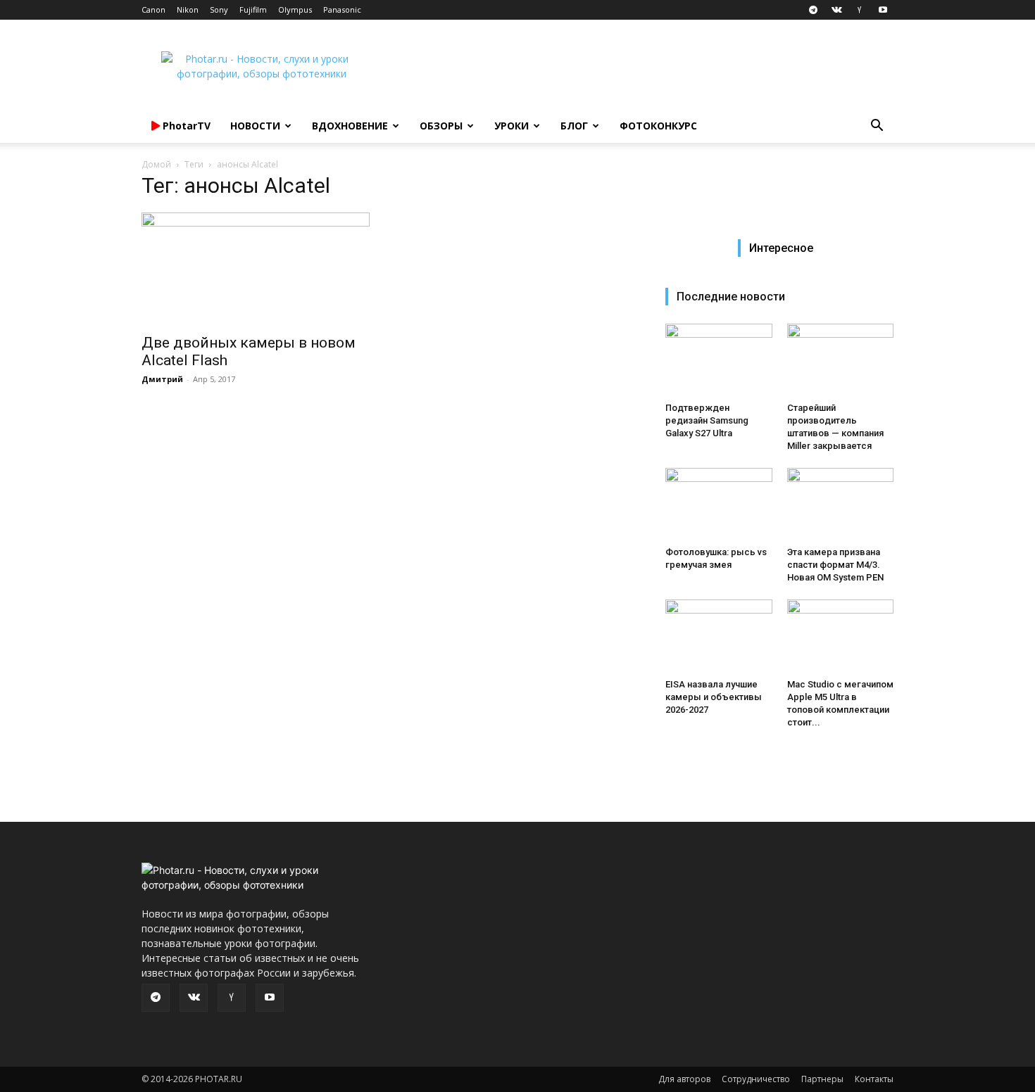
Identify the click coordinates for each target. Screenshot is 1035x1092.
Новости (255, 125)
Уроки (511, 125)
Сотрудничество (756, 1079)
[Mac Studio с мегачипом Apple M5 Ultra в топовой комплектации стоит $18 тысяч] (840, 636)
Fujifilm (253, 9)
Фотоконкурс (658, 125)
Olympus (295, 9)
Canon (153, 9)
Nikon (188, 9)
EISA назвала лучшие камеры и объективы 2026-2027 (713, 697)
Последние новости (731, 296)
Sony (219, 9)
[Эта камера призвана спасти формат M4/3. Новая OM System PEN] (840, 504)
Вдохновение (350, 125)
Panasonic (342, 9)
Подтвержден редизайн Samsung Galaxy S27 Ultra (706, 420)
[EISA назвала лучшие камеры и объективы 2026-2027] (718, 636)
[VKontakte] (836, 10)
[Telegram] (813, 10)
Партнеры (822, 1079)
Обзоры (441, 125)
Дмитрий (162, 379)
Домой (156, 164)
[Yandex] (859, 10)
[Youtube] (882, 10)
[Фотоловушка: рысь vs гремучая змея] (718, 504)
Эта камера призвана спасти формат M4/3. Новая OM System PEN (835, 565)
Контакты (874, 1079)
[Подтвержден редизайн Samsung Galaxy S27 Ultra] (718, 360)
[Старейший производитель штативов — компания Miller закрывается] (840, 360)
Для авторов (684, 1079)
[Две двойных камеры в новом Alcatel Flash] (256, 268)
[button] (876, 127)
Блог (574, 125)
